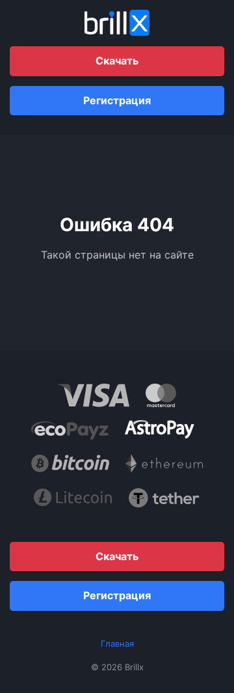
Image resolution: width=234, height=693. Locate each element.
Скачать (117, 60)
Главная (117, 643)
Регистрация (117, 100)
